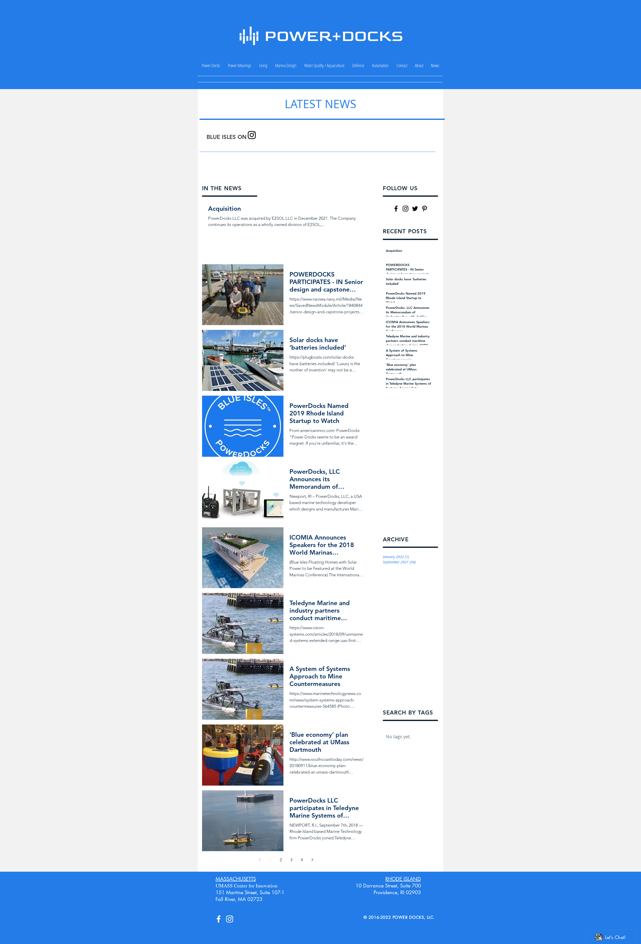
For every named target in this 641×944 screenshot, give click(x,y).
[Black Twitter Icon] (415, 208)
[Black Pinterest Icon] (424, 208)
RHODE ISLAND (403, 879)
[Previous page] (259, 859)
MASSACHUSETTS (236, 879)
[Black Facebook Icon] (396, 208)
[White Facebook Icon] (218, 919)
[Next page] (312, 859)
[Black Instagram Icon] (251, 135)
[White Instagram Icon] (229, 919)
